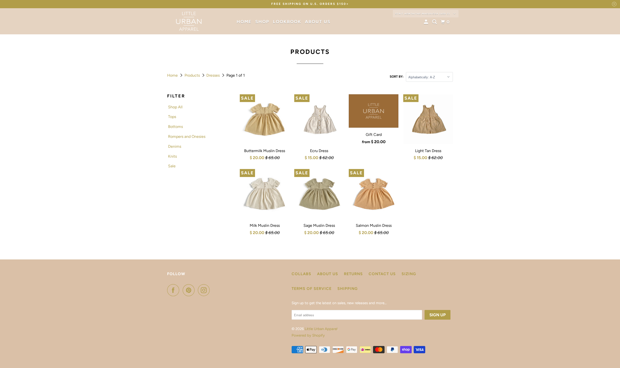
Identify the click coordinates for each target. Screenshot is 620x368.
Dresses (213, 75)
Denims (174, 146)
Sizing (409, 274)
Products (193, 75)
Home (244, 21)
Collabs (301, 274)
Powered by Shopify (308, 335)
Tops (172, 116)
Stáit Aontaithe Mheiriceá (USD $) (423, 13)
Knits (172, 156)
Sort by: (396, 76)
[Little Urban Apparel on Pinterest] (190, 290)
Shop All (175, 107)
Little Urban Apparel (321, 329)
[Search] (435, 22)
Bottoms (175, 126)
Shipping (347, 288)
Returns (353, 274)
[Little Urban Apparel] (189, 21)
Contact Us (382, 274)
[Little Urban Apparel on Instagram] (205, 290)
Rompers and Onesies (186, 136)
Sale (172, 166)
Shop (262, 21)
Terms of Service (312, 288)
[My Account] (427, 22)
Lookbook (287, 21)
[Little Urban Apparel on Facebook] (174, 290)
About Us (318, 21)
